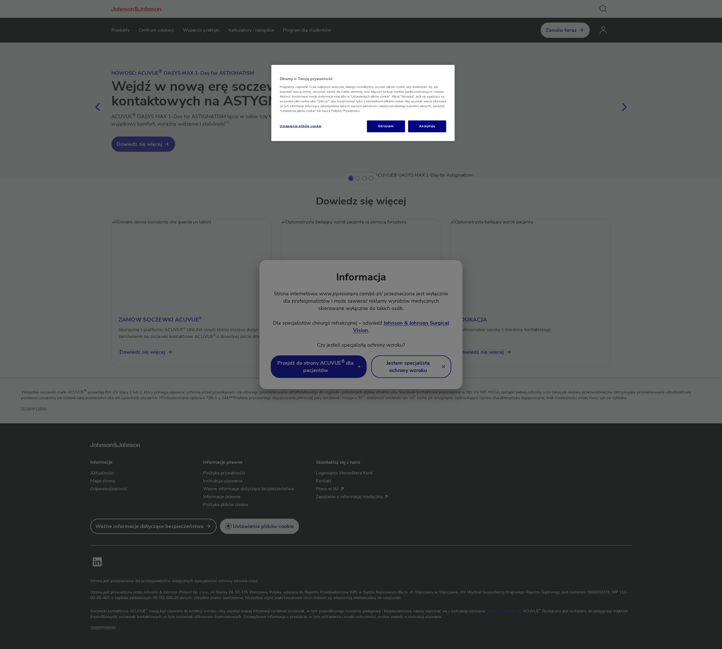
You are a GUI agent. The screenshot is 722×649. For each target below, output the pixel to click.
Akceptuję (427, 126)
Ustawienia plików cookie (301, 126)
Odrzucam (386, 126)
